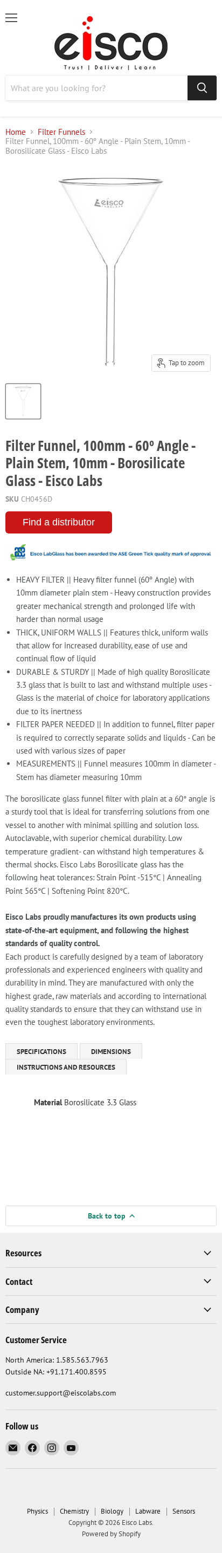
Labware (148, 1511)
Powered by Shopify (111, 1533)
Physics (37, 1511)
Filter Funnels (61, 131)
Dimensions (111, 1051)
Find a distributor (59, 522)
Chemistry (74, 1511)
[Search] (202, 88)
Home (15, 131)
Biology (112, 1511)
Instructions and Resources (66, 1067)
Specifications (41, 1051)
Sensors (183, 1511)
